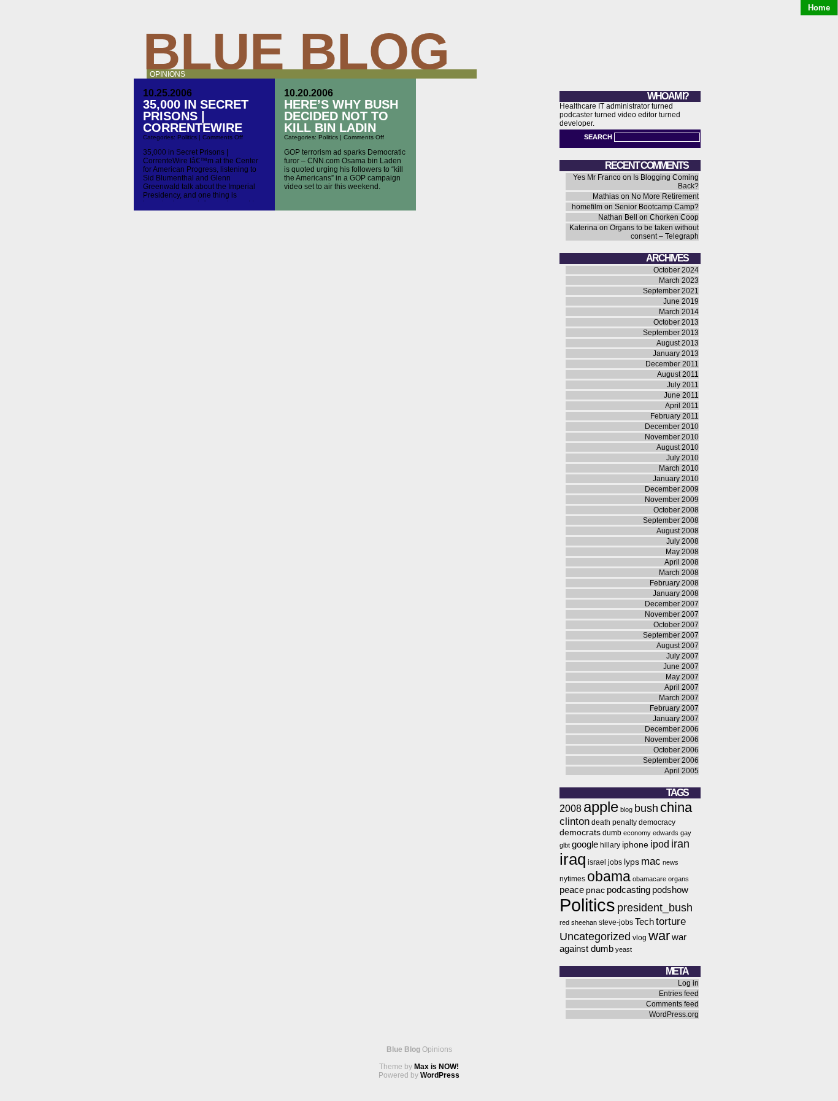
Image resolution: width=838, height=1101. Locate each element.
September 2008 (671, 520)
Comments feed (672, 1004)
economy (637, 832)
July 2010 (682, 458)
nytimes (572, 879)
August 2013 (677, 343)
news (670, 862)
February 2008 (674, 583)
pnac (595, 890)
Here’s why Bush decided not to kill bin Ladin (341, 116)
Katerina (583, 227)
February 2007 (674, 708)
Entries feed (679, 993)
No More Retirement (665, 196)
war (659, 935)
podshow (670, 890)
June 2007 (681, 666)
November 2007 (672, 614)
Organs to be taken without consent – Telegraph (654, 232)
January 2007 (676, 718)
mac (651, 861)
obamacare (649, 879)
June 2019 (681, 301)
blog (626, 809)
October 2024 (676, 270)
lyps (631, 862)
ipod (659, 844)
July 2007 (682, 656)
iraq (572, 859)
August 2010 (677, 447)
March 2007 (679, 697)
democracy (657, 822)
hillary (610, 845)
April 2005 (681, 771)
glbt (564, 845)
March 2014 (679, 311)
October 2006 (676, 750)
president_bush (655, 907)
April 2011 (682, 405)
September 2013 (671, 332)
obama (609, 876)
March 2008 (679, 572)
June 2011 (681, 395)
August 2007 (677, 645)
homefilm (587, 207)
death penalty (614, 822)
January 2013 (676, 353)
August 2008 (677, 531)
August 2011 (678, 374)
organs (678, 879)
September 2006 (671, 760)
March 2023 (679, 280)
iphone (635, 844)
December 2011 (672, 364)
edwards (665, 832)
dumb (611, 833)
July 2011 (683, 385)
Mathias (606, 196)
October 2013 (676, 322)
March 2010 (679, 468)
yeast (623, 949)
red (564, 922)
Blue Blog (296, 51)
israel (597, 862)
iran (680, 843)
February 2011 (674, 416)
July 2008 (682, 541)
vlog (639, 937)
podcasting (628, 890)
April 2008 (681, 562)
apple (600, 806)
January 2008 (676, 593)
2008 (570, 808)
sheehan (584, 922)
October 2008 (676, 510)
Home (819, 7)
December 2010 (672, 426)
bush (646, 808)
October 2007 (676, 624)
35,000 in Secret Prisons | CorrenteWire (195, 116)
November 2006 (672, 739)
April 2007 (681, 687)
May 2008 (682, 551)
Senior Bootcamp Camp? (657, 207)
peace (571, 890)
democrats (580, 832)
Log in (688, 983)
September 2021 (671, 291)
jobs (615, 862)
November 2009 (672, 499)
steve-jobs (616, 922)
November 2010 (672, 437)
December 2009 (672, 489)
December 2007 (672, 604)
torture (671, 921)
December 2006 (672, 729)
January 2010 (676, 478)
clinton (574, 821)
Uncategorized (595, 936)
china (676, 807)
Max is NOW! (436, 1066)
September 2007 (671, 635)
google (585, 844)
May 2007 (682, 677)
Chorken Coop (674, 217)
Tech (644, 922)
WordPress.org (674, 1014)
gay (685, 832)
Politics (187, 137)
